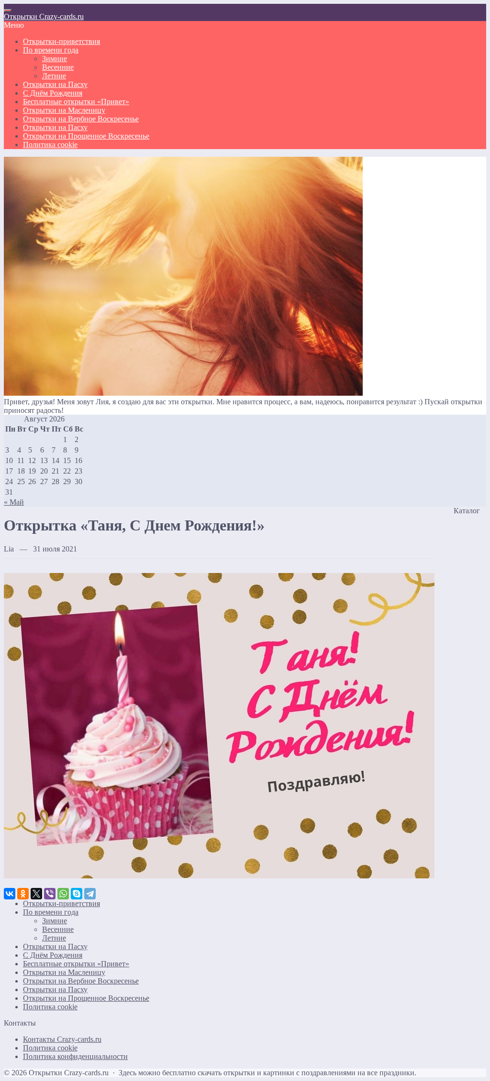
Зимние (54, 921)
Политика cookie (50, 1007)
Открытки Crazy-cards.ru (44, 16)
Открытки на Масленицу (64, 972)
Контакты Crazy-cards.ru (62, 1039)
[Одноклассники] (23, 893)
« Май (14, 502)
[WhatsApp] (63, 893)
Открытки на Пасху (55, 946)
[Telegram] (90, 893)
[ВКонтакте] (9, 893)
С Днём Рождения (52, 955)
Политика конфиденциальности (75, 1056)
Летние (54, 938)
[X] (36, 893)
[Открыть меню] (7, 10)
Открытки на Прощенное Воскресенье (86, 998)
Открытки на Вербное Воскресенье (81, 981)
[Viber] (50, 893)
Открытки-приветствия (61, 903)
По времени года (50, 912)
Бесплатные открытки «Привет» (76, 964)
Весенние (58, 929)
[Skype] (76, 893)
